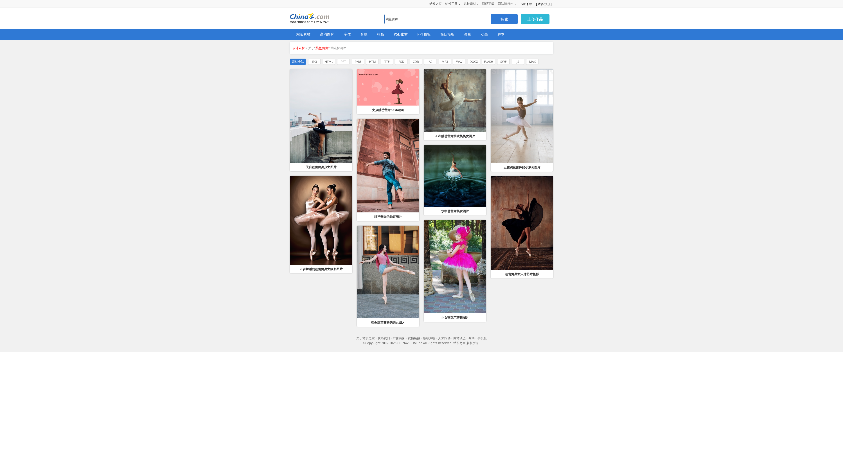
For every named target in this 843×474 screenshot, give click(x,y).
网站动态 (459, 338)
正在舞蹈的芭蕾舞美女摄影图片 (321, 269)
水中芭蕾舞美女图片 (455, 211)
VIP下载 (526, 4)
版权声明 (429, 338)
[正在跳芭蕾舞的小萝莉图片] (522, 116)
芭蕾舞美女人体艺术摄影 (522, 274)
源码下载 (488, 4)
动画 (484, 34)
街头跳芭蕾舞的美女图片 (388, 322)
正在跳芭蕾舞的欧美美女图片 (455, 136)
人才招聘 (444, 338)
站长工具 (451, 4)
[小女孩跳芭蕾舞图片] (455, 266)
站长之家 (435, 4)
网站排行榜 (505, 4)
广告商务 (399, 338)
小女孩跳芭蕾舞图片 (455, 317)
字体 (347, 34)
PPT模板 (424, 34)
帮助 (471, 338)
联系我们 (384, 338)
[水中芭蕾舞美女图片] (455, 176)
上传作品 (535, 19)
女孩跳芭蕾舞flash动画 (388, 110)
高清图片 (327, 34)
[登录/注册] (544, 4)
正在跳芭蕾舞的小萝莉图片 (522, 167)
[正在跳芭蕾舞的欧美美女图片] (455, 100)
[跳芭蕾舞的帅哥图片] (388, 165)
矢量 (467, 34)
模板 (380, 34)
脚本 (500, 34)
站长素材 (470, 4)
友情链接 (414, 338)
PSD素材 (401, 34)
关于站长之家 (365, 338)
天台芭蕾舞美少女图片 (321, 167)
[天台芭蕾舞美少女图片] (321, 116)
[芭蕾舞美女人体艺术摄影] (522, 223)
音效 (363, 34)
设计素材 (298, 48)
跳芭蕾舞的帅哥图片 (388, 217)
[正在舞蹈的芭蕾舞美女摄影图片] (321, 220)
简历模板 (447, 34)
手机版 (482, 338)
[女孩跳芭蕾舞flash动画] (388, 87)
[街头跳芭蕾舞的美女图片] (388, 272)
